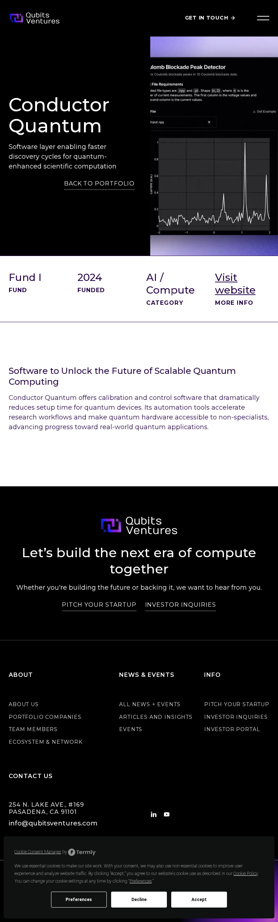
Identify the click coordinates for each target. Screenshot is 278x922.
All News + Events (149, 704)
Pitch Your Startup (236, 704)
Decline (139, 899)
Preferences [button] (141, 881)
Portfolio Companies (45, 717)
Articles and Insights (156, 717)
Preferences (79, 899)
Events (130, 729)
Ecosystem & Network (46, 742)
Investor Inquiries (236, 717)
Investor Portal (232, 729)
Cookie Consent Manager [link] (37, 851)
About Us (24, 704)
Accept (199, 899)
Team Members (33, 729)
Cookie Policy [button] (245, 873)
